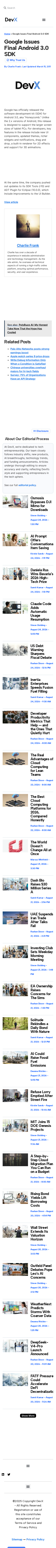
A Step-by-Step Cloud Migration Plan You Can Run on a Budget (41, 1164)
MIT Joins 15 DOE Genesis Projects (40, 1126)
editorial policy (27, 485)
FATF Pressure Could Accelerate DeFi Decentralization (43, 1384)
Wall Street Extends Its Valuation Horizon (39, 1233)
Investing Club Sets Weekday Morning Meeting (41, 954)
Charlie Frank (28, 245)
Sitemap (17, 1539)
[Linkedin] (3, 1474)
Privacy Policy (35, 1539)
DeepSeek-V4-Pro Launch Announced (39, 1348)
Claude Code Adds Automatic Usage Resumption (40, 612)
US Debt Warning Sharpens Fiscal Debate (41, 652)
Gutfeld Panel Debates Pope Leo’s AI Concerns (41, 1272)
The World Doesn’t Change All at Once (40, 848)
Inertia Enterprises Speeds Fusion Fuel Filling (41, 685)
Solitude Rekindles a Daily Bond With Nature (39, 1026)
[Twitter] (8, 1474)
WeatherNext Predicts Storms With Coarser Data (40, 1310)
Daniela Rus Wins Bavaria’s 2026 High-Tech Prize (41, 576)
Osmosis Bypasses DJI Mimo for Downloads (40, 504)
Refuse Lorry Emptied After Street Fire (41, 1096)
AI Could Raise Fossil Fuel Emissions (39, 1060)
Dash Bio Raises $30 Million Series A (40, 886)
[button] (43, 19)
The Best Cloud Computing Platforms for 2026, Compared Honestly (40, 808)
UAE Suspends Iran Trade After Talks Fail (41, 920)
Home (7, 34)
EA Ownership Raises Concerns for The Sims (41, 992)
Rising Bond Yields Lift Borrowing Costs (39, 1200)
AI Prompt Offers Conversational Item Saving (42, 542)
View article (11, 202)
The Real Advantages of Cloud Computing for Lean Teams (41, 765)
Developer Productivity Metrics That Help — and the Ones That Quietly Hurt (41, 723)
